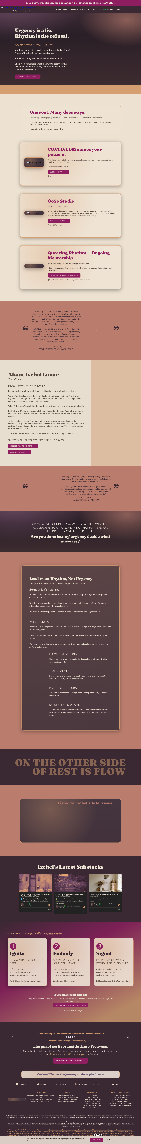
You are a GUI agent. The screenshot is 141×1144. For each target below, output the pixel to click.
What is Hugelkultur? (120, 1101)
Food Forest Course (120, 1097)
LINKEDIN (62, 1084)
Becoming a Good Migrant (41, 1101)
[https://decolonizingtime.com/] (19, 8)
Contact (118, 9)
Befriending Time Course (67, 1101)
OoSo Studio (93, 1095)
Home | (59, 9)
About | (66, 9)
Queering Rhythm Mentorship (67, 1097)
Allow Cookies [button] (96, 1140)
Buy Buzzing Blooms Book (120, 1095)
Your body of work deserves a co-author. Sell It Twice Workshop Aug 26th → (70, 2)
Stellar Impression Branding (93, 1106)
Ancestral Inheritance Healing (41, 1099)
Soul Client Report (93, 1103)
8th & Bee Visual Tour (120, 1099)
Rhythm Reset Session (67, 1095)
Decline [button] (109, 1140)
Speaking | (74, 9)
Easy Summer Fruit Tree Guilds (120, 1103)
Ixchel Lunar (41, 1135)
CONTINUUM (93, 1097)
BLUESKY (43, 1084)
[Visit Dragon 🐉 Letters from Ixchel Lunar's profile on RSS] (23, 904)
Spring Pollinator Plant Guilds (120, 1106)
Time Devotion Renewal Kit (67, 1099)
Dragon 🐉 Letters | (105, 9)
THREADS (99, 1084)
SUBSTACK (22, 1084)
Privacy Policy (121, 1135)
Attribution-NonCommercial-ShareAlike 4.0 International (74, 1135)
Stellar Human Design (93, 1101)
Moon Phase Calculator (93, 1099)
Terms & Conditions (109, 1135)
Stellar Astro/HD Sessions (93, 1108)
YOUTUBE (118, 1084)
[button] (19, 893)
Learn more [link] (31, 1141)
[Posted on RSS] (49, 905)
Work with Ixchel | (88, 9)
